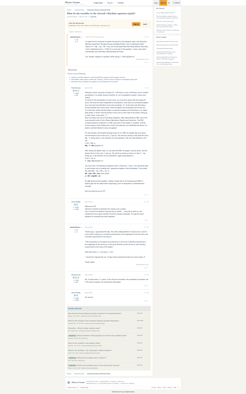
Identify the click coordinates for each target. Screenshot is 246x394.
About (159, 387)
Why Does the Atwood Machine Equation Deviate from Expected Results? (94, 313)
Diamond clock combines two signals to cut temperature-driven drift (94, 82)
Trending (120, 3)
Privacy (170, 387)
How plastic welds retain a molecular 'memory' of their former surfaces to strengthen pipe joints (104, 79)
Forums (110, 3)
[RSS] (178, 387)
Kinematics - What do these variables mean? (84, 328)
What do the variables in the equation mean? (84, 343)
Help (174, 387)
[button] (104, 3)
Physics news (72, 74)
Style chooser (72, 387)
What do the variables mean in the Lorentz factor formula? (98, 365)
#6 (147, 292)
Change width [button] (84, 387)
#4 (147, 227)
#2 (147, 88)
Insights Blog (98, 3)
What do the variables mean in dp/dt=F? (91, 358)
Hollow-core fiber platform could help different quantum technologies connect (98, 77)
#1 (147, 37)
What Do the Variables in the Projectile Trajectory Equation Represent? (93, 321)
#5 (147, 275)
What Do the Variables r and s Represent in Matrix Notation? (89, 350)
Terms (164, 387)
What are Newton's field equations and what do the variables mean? (102, 335)
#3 (147, 201)
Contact (153, 387)
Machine (93, 16)
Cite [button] (145, 62)
